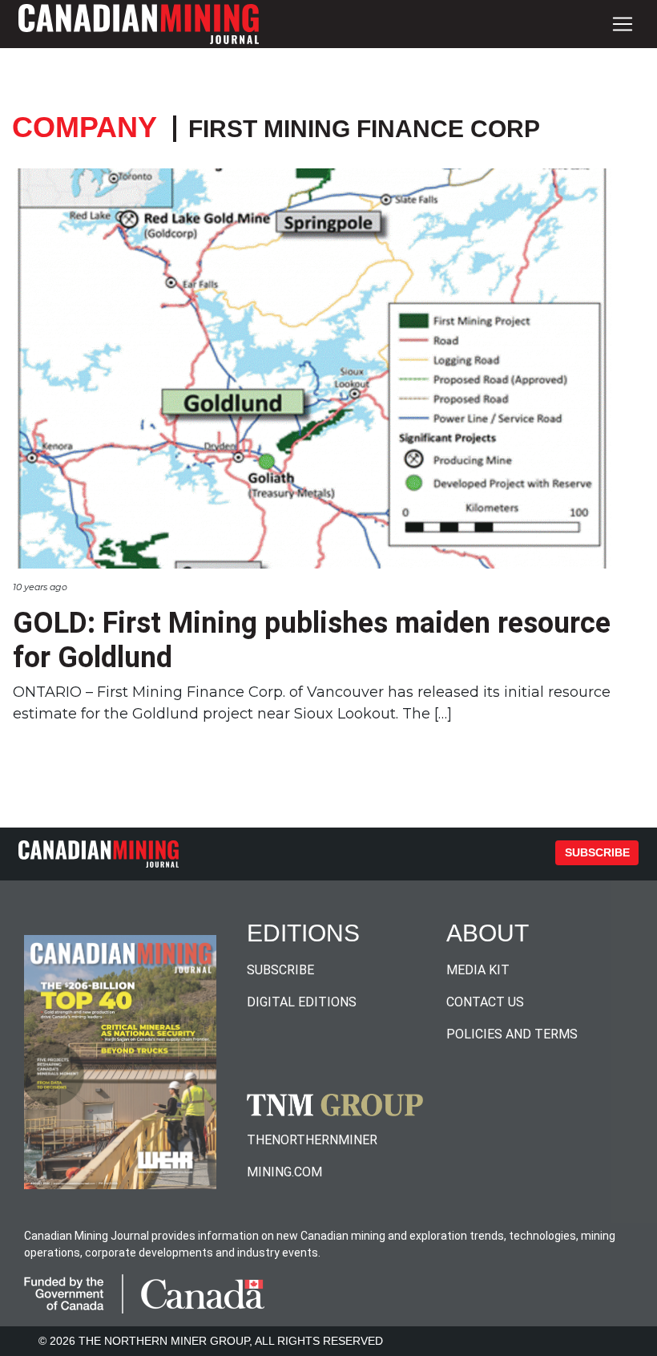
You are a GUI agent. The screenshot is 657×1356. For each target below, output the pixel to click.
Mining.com (284, 1172)
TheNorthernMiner (312, 1140)
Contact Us (485, 1002)
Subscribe (597, 852)
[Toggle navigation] (622, 24)
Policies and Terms (512, 1034)
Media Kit (478, 970)
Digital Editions (302, 1002)
